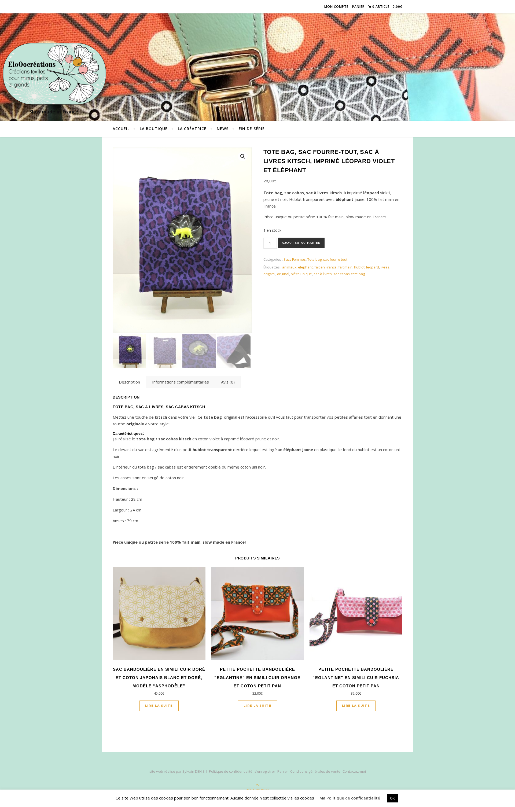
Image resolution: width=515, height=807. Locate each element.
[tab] (129, 382)
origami (269, 273)
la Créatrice (192, 128)
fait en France (325, 267)
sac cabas (341, 273)
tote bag (358, 273)
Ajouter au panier (301, 243)
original (283, 273)
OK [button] (392, 798)
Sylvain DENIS (193, 771)
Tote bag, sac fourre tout (327, 259)
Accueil (121, 128)
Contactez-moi (354, 771)
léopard (372, 267)
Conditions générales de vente (315, 771)
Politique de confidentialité (230, 771)
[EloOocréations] (53, 74)
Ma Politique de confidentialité (349, 798)
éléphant (305, 267)
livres (385, 267)
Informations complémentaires (180, 382)
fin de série (252, 128)
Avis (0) (228, 382)
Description (129, 382)
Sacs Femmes (295, 259)
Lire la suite (159, 705)
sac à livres (323, 273)
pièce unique (301, 273)
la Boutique (154, 128)
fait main (345, 267)
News (223, 128)
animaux (289, 267)
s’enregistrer (265, 771)
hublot (359, 267)
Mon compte (336, 6)
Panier (358, 6)
